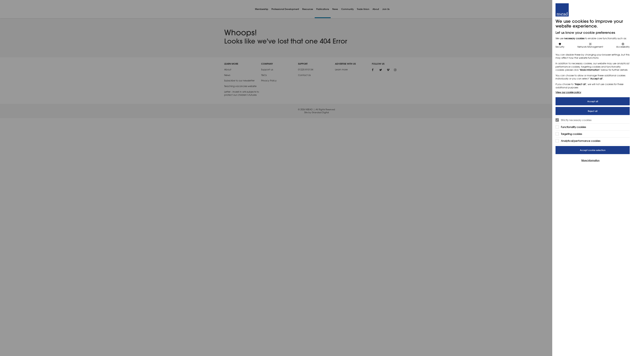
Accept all (592, 101)
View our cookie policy (568, 92)
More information (590, 160)
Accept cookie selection (592, 150)
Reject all (592, 111)
